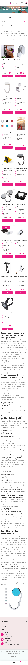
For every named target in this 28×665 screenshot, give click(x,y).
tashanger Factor (7, 96)
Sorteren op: (3, 25)
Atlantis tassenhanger (21, 204)
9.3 (21, 4)
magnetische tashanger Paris (21, 168)
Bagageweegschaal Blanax (20, 240)
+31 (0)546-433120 (9, 640)
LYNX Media (24, 651)
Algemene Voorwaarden (14, 659)
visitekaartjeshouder (6, 491)
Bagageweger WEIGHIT (7, 276)
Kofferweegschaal (7, 312)
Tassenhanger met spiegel (21, 96)
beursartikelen (4, 369)
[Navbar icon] (1, 3)
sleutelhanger (4, 559)
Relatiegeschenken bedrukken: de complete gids (13, 566)
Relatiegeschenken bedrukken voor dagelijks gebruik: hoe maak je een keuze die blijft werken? (13, 450)
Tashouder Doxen (7, 59)
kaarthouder (17, 489)
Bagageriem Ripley (7, 168)
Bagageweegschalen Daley (20, 276)
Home (4, 7)
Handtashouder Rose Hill (7, 204)
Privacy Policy (14, 656)
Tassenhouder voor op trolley (21, 59)
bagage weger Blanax (7, 240)
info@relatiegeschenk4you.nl (12, 644)
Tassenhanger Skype (7, 132)
